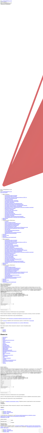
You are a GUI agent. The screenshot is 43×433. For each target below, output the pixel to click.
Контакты (4, 236)
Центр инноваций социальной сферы (12, 224)
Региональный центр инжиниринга (12, 225)
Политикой (32, 320)
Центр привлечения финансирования (12, 230)
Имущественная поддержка (10, 208)
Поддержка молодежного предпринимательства (14, 204)
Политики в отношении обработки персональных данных (20, 318)
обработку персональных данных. (12, 401)
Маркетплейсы (5, 348)
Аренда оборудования (9, 211)
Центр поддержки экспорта (10, 222)
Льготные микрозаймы (9, 212)
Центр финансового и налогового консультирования (15, 217)
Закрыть (2, 327)
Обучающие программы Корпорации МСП (13, 214)
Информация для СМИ (4, 417)
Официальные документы (5, 416)
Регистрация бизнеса (9, 199)
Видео (4, 339)
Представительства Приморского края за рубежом (14, 228)
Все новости (5, 337)
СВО (4, 357)
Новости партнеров (6, 353)
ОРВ (3, 354)
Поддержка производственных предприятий (13, 206)
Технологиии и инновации (8, 361)
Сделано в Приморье (7, 358)
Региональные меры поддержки (11, 195)
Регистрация (5, 192)
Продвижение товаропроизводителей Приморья (14, 216)
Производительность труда (8, 355)
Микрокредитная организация (11, 233)
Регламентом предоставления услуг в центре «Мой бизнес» (17, 322)
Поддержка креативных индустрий (11, 201)
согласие (5, 320)
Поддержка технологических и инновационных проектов (16, 205)
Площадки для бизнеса (9, 209)
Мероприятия (5, 218)
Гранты (4, 341)
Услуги (4, 362)
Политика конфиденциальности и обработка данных (25, 415)
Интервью (5, 344)
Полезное (4, 234)
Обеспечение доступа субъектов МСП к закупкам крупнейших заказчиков (19, 207)
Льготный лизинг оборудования (11, 210)
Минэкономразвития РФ (7, 350)
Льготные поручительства (10, 213)
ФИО (12, 420)
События (4, 359)
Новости (4, 219)
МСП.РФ (4, 352)
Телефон (12, 422)
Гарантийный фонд (8, 231)
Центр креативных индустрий (11, 226)
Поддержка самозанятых (9, 202)
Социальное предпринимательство (9, 360)
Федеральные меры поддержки (11, 196)
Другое (4, 343)
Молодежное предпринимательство (9, 351)
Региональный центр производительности (13, 232)
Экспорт (4, 363)
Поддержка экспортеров (9, 215)
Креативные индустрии (7, 347)
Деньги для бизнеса (6, 342)
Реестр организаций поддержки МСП (18, 416)
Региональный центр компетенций (9, 237)
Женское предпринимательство (11, 198)
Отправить (2, 323)
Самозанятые (5, 356)
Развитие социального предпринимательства (13, 203)
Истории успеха (6, 235)
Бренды (4, 338)
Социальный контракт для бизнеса (11, 200)
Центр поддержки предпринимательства (12, 223)
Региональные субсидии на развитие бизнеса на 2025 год (16, 197)
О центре (6, 221)
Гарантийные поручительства (8, 340)
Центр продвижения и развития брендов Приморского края (16, 227)
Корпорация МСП (6, 346)
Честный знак (7, 229)
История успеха (6, 345)
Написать (2, 409)
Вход (1, 192)
